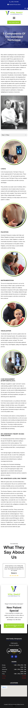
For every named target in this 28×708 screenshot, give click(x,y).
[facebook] (25, 8)
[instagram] (27, 8)
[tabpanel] (14, 171)
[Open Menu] (14, 18)
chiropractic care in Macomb (15, 61)
